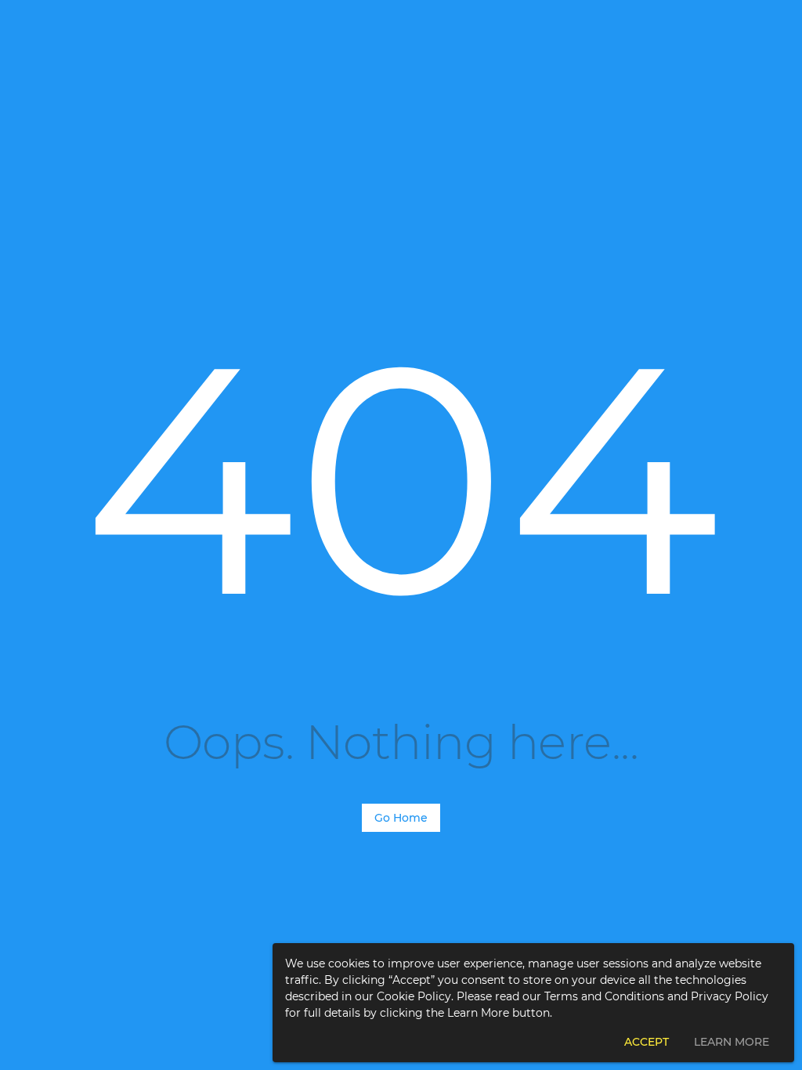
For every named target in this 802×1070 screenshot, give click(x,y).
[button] (646, 1042)
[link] (401, 818)
